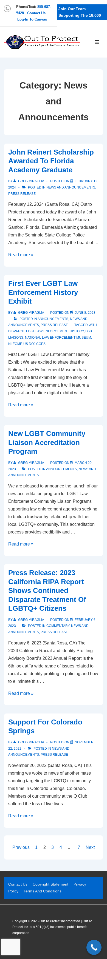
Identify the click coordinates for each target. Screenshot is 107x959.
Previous (21, 847)
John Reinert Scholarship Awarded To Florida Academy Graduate (51, 161)
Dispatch (16, 331)
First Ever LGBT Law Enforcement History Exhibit (43, 292)
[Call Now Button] (94, 947)
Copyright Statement (50, 884)
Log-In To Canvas (32, 19)
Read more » (20, 254)
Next (90, 847)
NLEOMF (15, 344)
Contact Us (36, 13)
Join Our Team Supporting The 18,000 (79, 12)
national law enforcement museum (58, 337)
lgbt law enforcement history (55, 331)
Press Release (22, 194)
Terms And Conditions (42, 891)
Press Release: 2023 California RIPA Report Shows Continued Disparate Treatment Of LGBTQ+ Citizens (47, 590)
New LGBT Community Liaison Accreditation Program (46, 442)
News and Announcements (70, 187)
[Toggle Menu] (97, 42)
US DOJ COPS (34, 344)
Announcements (53, 319)
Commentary (57, 626)
